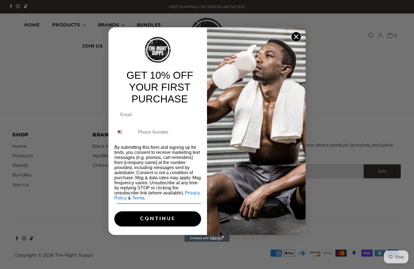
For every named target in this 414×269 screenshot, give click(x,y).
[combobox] (125, 132)
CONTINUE (158, 219)
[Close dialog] (296, 37)
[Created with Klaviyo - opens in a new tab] (207, 238)
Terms (138, 198)
